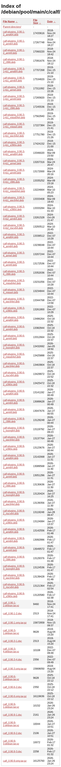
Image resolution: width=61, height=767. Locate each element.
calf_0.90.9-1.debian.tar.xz (11, 705)
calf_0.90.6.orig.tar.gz (15, 696)
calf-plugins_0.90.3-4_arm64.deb (14, 245)
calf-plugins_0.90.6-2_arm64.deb (14, 328)
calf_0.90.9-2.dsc (12, 733)
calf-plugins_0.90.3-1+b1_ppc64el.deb (14, 134)
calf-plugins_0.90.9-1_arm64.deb (14, 401)
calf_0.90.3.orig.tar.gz (15, 668)
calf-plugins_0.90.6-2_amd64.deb (14, 318)
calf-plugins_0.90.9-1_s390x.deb (14, 447)
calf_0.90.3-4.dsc (12, 659)
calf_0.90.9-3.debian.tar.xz (11, 742)
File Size (35, 21)
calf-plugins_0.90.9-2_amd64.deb (14, 457)
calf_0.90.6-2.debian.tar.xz (11, 678)
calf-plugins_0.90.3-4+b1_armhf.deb (14, 171)
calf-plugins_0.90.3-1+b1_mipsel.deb (14, 125)
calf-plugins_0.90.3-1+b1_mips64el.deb (14, 116)
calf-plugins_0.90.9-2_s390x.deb (14, 521)
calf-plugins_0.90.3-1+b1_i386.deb (14, 107)
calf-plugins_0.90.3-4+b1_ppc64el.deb (14, 199)
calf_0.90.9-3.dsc (12, 751)
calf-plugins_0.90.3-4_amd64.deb (14, 236)
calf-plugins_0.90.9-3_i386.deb (14, 558)
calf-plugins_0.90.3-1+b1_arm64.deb (14, 79)
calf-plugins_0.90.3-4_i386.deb (14, 272)
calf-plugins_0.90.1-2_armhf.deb (14, 51)
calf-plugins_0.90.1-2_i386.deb (14, 60)
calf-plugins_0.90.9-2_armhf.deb (14, 475)
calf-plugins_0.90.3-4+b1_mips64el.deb (14, 189)
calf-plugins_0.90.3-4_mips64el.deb (14, 282)
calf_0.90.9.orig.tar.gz (15, 761)
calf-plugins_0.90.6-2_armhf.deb (14, 337)
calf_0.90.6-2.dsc (12, 687)
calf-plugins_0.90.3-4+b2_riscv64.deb (14, 226)
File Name (9, 21)
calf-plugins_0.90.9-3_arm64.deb (14, 539)
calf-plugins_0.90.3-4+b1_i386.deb (14, 180)
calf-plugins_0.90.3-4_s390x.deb (14, 309)
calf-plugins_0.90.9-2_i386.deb (14, 484)
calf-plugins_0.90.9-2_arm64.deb (14, 466)
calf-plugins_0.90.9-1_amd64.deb (14, 392)
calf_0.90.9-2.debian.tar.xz (11, 724)
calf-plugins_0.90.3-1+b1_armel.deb (14, 88)
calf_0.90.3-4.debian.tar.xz (11, 650)
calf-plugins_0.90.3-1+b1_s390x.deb (14, 143)
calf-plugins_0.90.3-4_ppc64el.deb (14, 300)
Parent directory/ (12, 27)
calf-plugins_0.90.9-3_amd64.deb (14, 530)
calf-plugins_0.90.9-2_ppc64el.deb (14, 503)
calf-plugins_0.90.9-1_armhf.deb (14, 411)
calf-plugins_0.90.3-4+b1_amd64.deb (14, 153)
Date (50, 21)
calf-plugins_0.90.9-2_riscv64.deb (14, 512)
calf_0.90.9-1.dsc (12, 714)
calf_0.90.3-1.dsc (12, 641)
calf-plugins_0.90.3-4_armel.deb (14, 254)
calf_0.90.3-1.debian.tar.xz (11, 632)
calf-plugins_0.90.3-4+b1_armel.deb (14, 162)
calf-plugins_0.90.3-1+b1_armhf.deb (14, 97)
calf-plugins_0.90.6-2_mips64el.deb (14, 355)
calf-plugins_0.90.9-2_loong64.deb (14, 493)
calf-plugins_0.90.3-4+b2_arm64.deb (14, 217)
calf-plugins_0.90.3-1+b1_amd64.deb (14, 70)
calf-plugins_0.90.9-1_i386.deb (14, 420)
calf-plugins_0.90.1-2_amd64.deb (14, 33)
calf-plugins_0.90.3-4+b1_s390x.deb (14, 208)
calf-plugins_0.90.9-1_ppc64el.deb (14, 438)
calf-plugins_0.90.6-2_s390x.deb (14, 383)
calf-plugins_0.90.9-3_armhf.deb (14, 549)
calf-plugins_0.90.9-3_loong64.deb (14, 567)
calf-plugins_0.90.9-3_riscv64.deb (14, 586)
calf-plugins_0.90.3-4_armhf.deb (14, 263)
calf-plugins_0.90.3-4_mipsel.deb (14, 291)
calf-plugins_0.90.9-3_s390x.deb (14, 595)
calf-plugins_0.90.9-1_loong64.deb (14, 429)
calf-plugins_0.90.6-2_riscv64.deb (14, 374)
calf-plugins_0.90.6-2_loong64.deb (14, 346)
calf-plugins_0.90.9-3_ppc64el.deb (14, 576)
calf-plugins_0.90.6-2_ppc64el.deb (14, 365)
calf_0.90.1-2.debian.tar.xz (11, 604)
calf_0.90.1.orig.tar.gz (15, 622)
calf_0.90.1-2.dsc (12, 613)
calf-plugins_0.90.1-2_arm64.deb (14, 42)
